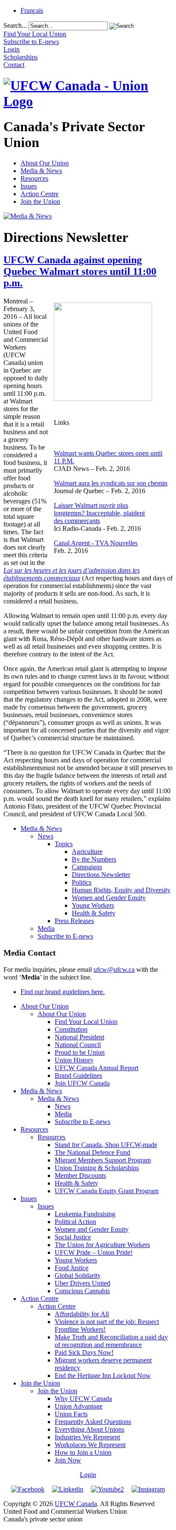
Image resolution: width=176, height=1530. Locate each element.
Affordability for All (82, 1314)
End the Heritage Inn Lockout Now (103, 1375)
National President (79, 1037)
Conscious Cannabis (82, 1291)
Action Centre (40, 193)
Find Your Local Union (86, 1021)
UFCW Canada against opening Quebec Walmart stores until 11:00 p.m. (79, 271)
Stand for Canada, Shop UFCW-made (106, 1144)
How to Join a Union (83, 1452)
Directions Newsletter (101, 874)
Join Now (68, 1460)
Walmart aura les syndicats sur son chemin (110, 483)
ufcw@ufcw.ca (114, 969)
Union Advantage (79, 1406)
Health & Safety (93, 913)
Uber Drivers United (82, 1283)
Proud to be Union (80, 1052)
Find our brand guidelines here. (63, 991)
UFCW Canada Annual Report (96, 1067)
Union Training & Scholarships (97, 1167)
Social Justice (73, 1237)
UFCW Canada (76, 1503)
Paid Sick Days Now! (84, 1352)
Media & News (41, 170)
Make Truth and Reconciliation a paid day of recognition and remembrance (111, 1340)
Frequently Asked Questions (93, 1421)
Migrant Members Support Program (103, 1160)
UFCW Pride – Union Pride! (93, 1252)
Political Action (75, 1221)
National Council (78, 1044)
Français (32, 10)
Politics (81, 882)
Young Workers (93, 905)
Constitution (71, 1029)
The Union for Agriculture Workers (102, 1244)
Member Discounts (80, 1175)
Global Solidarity (78, 1275)
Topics (64, 843)
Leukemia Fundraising (85, 1214)
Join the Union (40, 201)
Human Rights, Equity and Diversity (121, 890)
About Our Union (45, 163)
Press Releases (74, 920)
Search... (15, 25)
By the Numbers (94, 859)
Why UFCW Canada (83, 1398)
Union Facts (71, 1414)
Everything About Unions (89, 1429)
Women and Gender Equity (109, 897)
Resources (34, 178)
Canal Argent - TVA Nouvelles (96, 543)
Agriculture (87, 851)
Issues (29, 186)
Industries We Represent (87, 1437)
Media (46, 928)
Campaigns (87, 867)
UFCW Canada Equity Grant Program (106, 1191)
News (45, 836)
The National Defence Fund (92, 1152)
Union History (74, 1060)
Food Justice (71, 1267)
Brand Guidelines (78, 1075)
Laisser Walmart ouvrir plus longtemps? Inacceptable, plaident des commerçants (99, 513)
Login (88, 1474)
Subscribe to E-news (65, 936)
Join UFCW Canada (82, 1083)
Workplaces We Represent (90, 1444)
